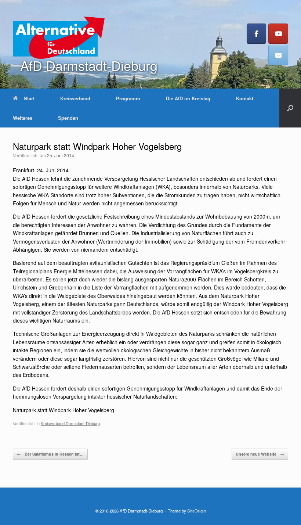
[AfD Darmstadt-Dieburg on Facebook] (256, 34)
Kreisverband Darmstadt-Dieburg (70, 423)
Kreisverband (75, 98)
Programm (128, 98)
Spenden (68, 117)
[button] (290, 108)
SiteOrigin (196, 511)
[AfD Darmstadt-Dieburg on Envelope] (278, 55)
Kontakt (244, 98)
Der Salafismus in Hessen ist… (50, 454)
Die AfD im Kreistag (188, 98)
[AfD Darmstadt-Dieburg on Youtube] (278, 34)
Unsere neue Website (260, 454)
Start (29, 98)
